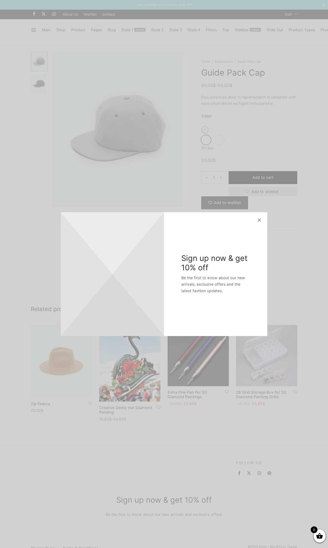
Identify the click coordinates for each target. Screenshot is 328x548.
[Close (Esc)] (259, 220)
